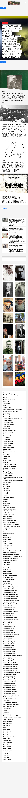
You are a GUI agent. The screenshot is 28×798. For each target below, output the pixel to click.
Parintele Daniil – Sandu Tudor (11, 604)
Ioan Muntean (6, 490)
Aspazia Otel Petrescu (9, 399)
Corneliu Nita (6, 428)
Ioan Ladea (6, 488)
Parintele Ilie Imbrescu (9, 630)
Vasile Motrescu (7, 748)
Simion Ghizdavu (7, 723)
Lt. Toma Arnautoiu (8, 513)
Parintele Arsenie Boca (9, 588)
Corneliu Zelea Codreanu (9, 430)
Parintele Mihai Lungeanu (9, 659)
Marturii (5, 535)
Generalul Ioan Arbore (9, 468)
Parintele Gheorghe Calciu (10, 617)
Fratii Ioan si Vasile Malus (9, 466)
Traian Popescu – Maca (9, 737)
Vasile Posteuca (7, 750)
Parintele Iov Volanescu (9, 649)
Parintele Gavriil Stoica (9, 615)
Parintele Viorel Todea (9, 693)
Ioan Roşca (6, 492)
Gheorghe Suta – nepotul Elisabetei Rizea (12, 478)
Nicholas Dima (7, 568)
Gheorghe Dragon (7, 472)
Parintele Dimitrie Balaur (9, 606)
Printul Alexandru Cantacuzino (11, 704)
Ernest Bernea (6, 453)
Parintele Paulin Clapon (9, 674)
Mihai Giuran (6, 541)
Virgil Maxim (6, 757)
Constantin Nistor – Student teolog (12, 418)
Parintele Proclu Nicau (9, 676)
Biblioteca (5, 405)
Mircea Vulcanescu (8, 549)
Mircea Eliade (6, 547)
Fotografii (5, 462)
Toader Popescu (7, 733)
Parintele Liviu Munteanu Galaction (12, 655)
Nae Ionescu (6, 564)
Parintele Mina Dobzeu (9, 661)
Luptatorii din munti (8, 514)
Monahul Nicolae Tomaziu (10, 560)
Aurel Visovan (6, 403)
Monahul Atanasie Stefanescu (11, 554)
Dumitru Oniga (7, 445)
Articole (5, 398)
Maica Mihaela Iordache (9, 520)
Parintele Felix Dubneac (9, 613)
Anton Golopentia (8, 393)
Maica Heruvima (7, 518)
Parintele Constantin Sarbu (10, 598)
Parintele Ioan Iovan (8, 638)
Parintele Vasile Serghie (9, 687)
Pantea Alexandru (8, 585)
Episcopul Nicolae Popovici (10, 451)
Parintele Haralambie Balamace (11, 625)
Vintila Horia (6, 754)
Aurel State (6, 401)
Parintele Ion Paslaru (8, 647)
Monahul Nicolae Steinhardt (10, 558)
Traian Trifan (6, 738)
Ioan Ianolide (6, 486)
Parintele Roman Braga (9, 678)
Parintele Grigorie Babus (9, 623)
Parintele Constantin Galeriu (10, 594)
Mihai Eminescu (7, 539)
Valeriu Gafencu (7, 740)
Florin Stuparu (7, 460)
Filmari (5, 458)
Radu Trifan (6, 712)
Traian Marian (6, 735)
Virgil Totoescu (7, 759)
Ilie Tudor (5, 484)
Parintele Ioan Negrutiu (9, 642)
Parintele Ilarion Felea (9, 626)
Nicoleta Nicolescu (8, 577)
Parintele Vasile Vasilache (10, 691)
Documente (6, 434)
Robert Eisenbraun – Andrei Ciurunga (12, 717)
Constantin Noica (7, 420)
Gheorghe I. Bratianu (8, 473)
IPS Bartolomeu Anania (9, 509)
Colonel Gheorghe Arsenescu (10, 411)
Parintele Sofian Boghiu (9, 681)
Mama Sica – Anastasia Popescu (11, 526)
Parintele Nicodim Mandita (10, 662)
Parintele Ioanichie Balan (9, 644)
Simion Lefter (6, 725)
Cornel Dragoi (6, 426)
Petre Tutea (6, 700)
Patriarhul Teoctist (8, 697)
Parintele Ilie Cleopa (8, 628)
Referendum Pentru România (10, 716)
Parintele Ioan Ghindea (9, 636)
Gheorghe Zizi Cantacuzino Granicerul (13, 480)
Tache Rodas (6, 729)
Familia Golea (6, 456)
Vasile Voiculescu (7, 752)
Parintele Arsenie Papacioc (10, 590)
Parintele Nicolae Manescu (10, 670)
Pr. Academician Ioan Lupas (10, 702)
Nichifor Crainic (7, 566)
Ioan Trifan (6, 494)
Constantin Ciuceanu (8, 415)
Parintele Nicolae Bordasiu (10, 666)
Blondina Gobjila (7, 407)
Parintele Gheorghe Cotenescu (11, 619)
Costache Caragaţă (8, 432)
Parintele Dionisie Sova (9, 609)
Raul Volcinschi (7, 714)
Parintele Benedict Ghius (9, 592)
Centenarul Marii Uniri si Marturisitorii (12, 409)
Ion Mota (5, 501)
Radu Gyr (5, 710)
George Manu (6, 470)
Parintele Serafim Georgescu (10, 680)
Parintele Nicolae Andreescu (10, 664)
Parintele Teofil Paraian (9, 685)
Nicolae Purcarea (7, 573)
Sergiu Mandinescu (8, 719)
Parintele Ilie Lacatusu (9, 632)
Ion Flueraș (6, 495)
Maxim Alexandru (7, 537)
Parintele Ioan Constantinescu (11, 634)
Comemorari (6, 413)
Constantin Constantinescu (10, 417)
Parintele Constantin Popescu (11, 596)
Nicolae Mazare (7, 571)
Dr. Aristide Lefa (7, 436)
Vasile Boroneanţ (7, 742)
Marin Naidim (6, 528)
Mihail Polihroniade (8, 545)
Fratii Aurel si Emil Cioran (9, 464)
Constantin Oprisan (8, 422)
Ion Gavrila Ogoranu (8, 497)
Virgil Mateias (6, 755)
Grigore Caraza (7, 482)
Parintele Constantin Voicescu (11, 600)
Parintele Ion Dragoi (8, 645)
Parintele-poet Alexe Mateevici (11, 695)
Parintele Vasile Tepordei (9, 689)
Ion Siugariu (6, 505)
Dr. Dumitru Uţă (7, 437)
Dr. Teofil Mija (6, 439)
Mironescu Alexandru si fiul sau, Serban (13, 551)
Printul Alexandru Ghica (9, 706)
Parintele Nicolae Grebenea (10, 668)
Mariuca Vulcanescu (8, 532)
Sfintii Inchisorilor (7, 721)
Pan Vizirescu (6, 583)
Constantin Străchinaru (9, 424)
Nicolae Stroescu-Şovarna (10, 575)
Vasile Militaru (7, 746)
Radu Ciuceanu (7, 708)
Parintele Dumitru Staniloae (10, 611)
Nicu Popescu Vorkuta (8, 579)
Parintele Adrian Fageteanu (10, 587)
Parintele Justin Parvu (9, 651)
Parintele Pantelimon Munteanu (11, 672)
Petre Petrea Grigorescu (9, 698)
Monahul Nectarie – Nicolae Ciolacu (12, 556)
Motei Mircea (6, 562)
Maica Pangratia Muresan (9, 522)
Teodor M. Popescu (8, 731)
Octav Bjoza (6, 581)
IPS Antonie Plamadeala (9, 507)
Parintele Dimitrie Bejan (9, 607)
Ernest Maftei (6, 455)
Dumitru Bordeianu (8, 441)
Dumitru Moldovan (8, 443)
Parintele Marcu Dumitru (9, 657)
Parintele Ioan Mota (8, 640)
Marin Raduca (6, 530)
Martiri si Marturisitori (8, 533)
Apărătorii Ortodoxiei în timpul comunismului (11, 395)
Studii (4, 727)
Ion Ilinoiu (5, 499)
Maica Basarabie (7, 516)
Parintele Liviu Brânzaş (9, 653)
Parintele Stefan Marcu (9, 683)
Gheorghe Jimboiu (7, 475)
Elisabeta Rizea (7, 449)
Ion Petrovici (6, 503)
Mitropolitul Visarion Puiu (9, 552)
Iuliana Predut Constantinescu (11, 511)
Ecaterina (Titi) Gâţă (8, 447)
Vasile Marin (6, 744)
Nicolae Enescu (7, 570)
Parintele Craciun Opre (9, 602)
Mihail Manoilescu (7, 543)
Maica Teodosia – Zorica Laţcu (11, 524)
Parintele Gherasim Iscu (9, 621)
